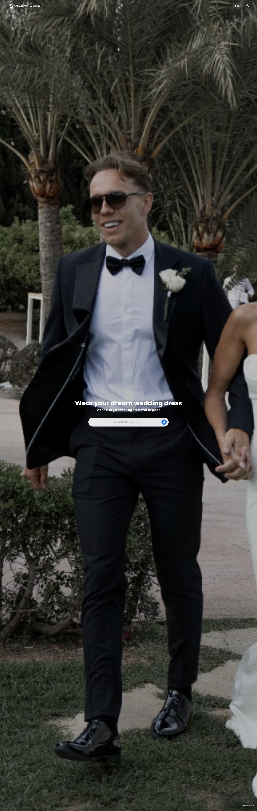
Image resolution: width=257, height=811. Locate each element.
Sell (238, 6)
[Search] (164, 422)
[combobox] (128, 422)
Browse (36, 6)
